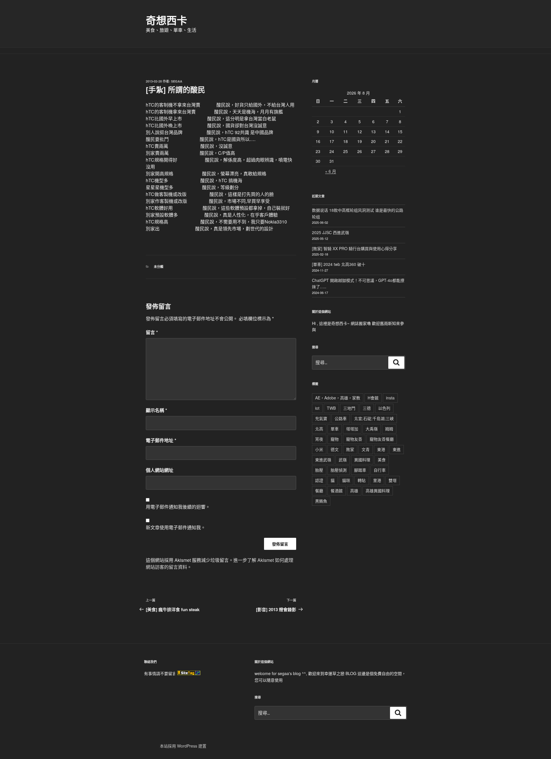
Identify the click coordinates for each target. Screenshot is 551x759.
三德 (367, 408)
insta (390, 398)
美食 (382, 459)
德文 (335, 449)
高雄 (354, 490)
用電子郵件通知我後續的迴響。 (178, 506)
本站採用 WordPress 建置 (183, 746)
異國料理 (362, 459)
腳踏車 (360, 470)
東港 (381, 449)
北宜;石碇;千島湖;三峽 (374, 418)
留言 (152, 332)
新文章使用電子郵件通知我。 (175, 527)
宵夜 (319, 439)
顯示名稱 (156, 410)
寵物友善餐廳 (382, 439)
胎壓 (319, 470)
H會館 (373, 398)
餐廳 (319, 490)
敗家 (350, 449)
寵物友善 (354, 439)
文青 (366, 449)
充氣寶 (321, 418)
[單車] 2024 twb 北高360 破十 (338, 264)
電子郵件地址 (161, 440)
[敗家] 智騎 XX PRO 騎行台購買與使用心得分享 (354, 248)
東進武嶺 (323, 459)
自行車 (380, 470)
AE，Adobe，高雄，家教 (337, 398)
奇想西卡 (166, 20)
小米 (319, 449)
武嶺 (343, 459)
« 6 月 (330, 171)
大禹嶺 (372, 429)
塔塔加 (352, 429)
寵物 (335, 439)
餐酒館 (337, 490)
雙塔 (393, 480)
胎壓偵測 (339, 470)
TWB (331, 408)
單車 (335, 429)
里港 (377, 480)
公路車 (341, 418)
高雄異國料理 (378, 490)
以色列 (384, 408)
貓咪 (346, 480)
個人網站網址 (159, 470)
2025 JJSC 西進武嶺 (330, 232)
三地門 (349, 408)
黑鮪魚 (321, 501)
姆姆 (389, 429)
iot (317, 408)
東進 (397, 449)
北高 (319, 429)
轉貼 (362, 480)
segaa (176, 81)
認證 (319, 480)
